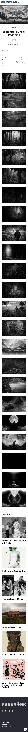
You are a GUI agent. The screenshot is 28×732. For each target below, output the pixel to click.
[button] (21, 2)
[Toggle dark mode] (25, 729)
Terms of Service (6, 724)
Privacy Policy (5, 722)
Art (14, 27)
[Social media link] (2, 711)
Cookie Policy (5, 720)
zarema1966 (16, 44)
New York (5, 58)
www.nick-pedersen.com (9, 70)
